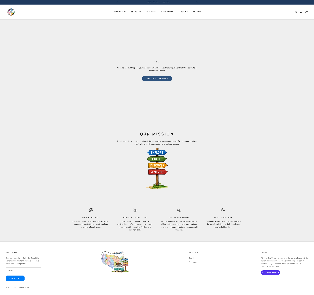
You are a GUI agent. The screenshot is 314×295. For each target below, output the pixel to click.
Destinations (119, 12)
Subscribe (15, 278)
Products (136, 12)
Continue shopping (157, 78)
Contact (197, 12)
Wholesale (151, 12)
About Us (183, 12)
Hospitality (167, 12)
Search (191, 258)
